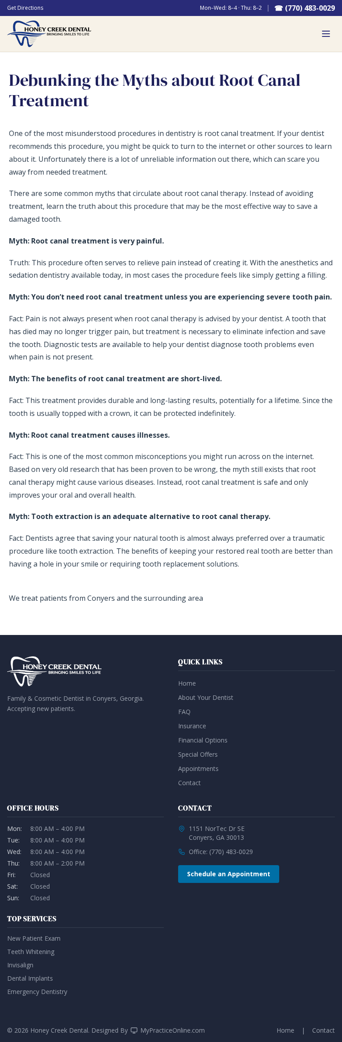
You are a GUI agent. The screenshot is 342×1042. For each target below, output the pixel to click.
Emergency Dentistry (37, 991)
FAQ (184, 711)
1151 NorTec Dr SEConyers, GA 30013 (216, 833)
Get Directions (25, 8)
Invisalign (20, 965)
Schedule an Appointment (228, 874)
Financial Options (203, 740)
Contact (189, 783)
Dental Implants (30, 978)
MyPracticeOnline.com (172, 1030)
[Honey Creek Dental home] (49, 33)
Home (187, 683)
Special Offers (198, 754)
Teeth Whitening (30, 951)
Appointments (198, 768)
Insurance (192, 726)
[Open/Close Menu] (326, 34)
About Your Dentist (205, 697)
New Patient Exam (34, 938)
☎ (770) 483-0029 (304, 8)
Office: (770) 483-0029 (221, 851)
